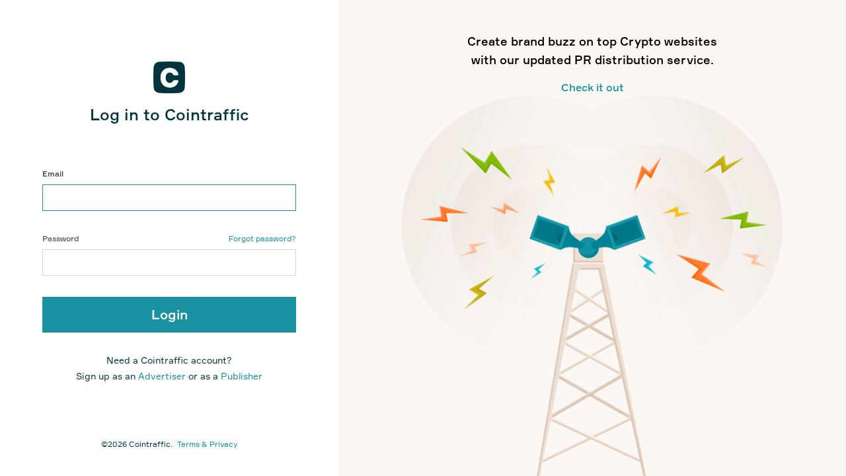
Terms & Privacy (207, 444)
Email (52, 173)
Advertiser (163, 375)
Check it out (592, 87)
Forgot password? (262, 238)
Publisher (241, 375)
